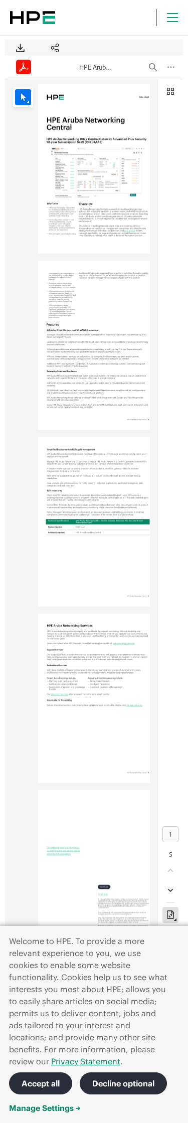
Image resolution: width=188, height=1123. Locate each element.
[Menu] (172, 17)
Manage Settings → (45, 1108)
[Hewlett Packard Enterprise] (32, 17)
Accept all (41, 1083)
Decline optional (123, 1083)
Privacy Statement (85, 1061)
